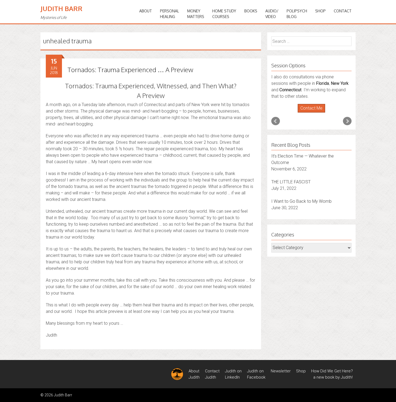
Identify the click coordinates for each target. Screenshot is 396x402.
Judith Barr (61, 8)
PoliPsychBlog (297, 14)
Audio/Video (272, 14)
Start (309, 112)
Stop (313, 112)
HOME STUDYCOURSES (224, 14)
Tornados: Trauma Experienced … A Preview (130, 69)
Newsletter (281, 371)
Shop (320, 11)
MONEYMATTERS (195, 14)
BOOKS (250, 11)
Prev (275, 121)
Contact (343, 11)
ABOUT (145, 11)
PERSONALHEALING (169, 14)
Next (347, 121)
